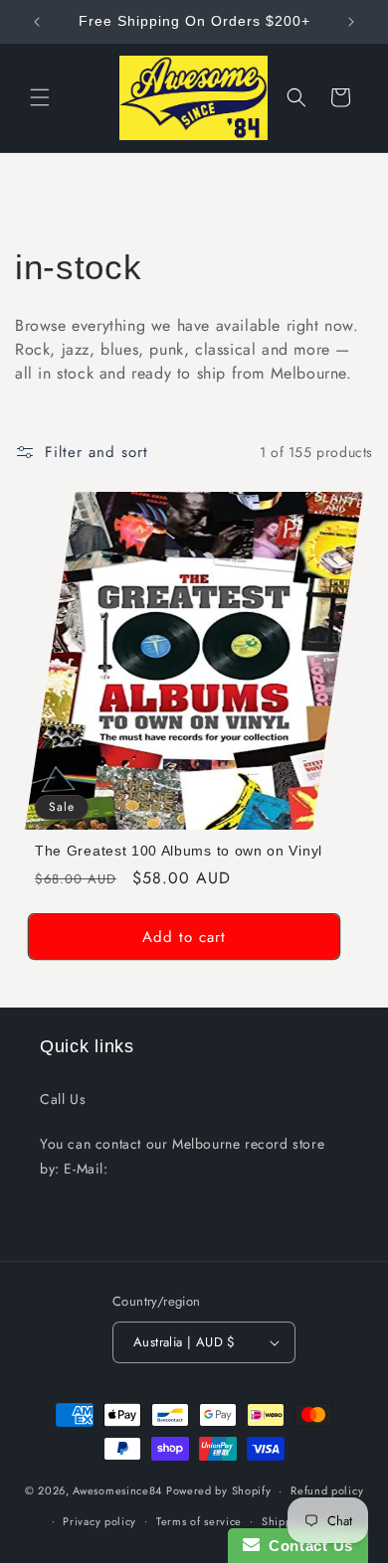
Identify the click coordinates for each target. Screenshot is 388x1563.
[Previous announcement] (37, 22)
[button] (40, 97)
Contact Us (306, 1545)
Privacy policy (99, 1521)
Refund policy (327, 1490)
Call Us (63, 1099)
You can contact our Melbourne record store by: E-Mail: (182, 1156)
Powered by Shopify (219, 1490)
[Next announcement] (351, 22)
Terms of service (199, 1521)
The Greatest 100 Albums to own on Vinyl (178, 851)
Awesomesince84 (117, 1490)
